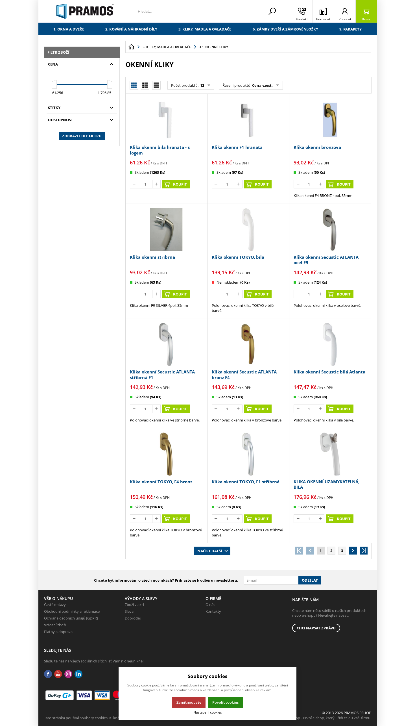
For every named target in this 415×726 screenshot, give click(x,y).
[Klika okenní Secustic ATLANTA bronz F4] (248, 344)
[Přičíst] (156, 184)
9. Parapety (350, 29)
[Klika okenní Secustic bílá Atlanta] (330, 344)
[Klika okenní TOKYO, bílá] (248, 229)
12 (201, 85)
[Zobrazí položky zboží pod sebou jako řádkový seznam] (145, 85)
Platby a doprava (58, 631)
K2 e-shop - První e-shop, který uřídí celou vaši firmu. (327, 717)
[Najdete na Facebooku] (48, 674)
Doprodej (133, 618)
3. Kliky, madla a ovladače (204, 29)
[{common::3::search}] (272, 11)
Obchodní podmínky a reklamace (72, 611)
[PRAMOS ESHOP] (85, 11)
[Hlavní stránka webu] (131, 47)
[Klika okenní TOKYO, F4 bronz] (166, 453)
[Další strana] (353, 551)
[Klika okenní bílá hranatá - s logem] (166, 119)
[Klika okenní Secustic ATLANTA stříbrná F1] (166, 344)
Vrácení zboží (55, 624)
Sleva (129, 611)
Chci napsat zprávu (316, 628)
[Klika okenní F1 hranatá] (248, 119)
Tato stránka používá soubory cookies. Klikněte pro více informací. (99, 717)
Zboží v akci (134, 604)
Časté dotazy (55, 604)
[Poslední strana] (364, 551)
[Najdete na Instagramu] (68, 674)
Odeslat (310, 580)
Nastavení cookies (207, 712)
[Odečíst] (134, 184)
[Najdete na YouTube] (58, 674)
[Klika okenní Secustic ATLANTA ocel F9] (330, 229)
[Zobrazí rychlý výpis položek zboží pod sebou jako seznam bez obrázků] (156, 85)
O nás (210, 604)
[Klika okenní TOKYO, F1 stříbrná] (248, 453)
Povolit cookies (225, 702)
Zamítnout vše (188, 702)
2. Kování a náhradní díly (131, 29)
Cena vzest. (262, 85)
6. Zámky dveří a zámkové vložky (285, 29)
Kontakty (213, 611)
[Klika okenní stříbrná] (166, 229)
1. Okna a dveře (68, 29)
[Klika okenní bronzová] (330, 119)
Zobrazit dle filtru (82, 135)
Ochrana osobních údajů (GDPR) (71, 618)
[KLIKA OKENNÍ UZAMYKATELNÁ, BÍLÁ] (330, 453)
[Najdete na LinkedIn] (78, 674)
